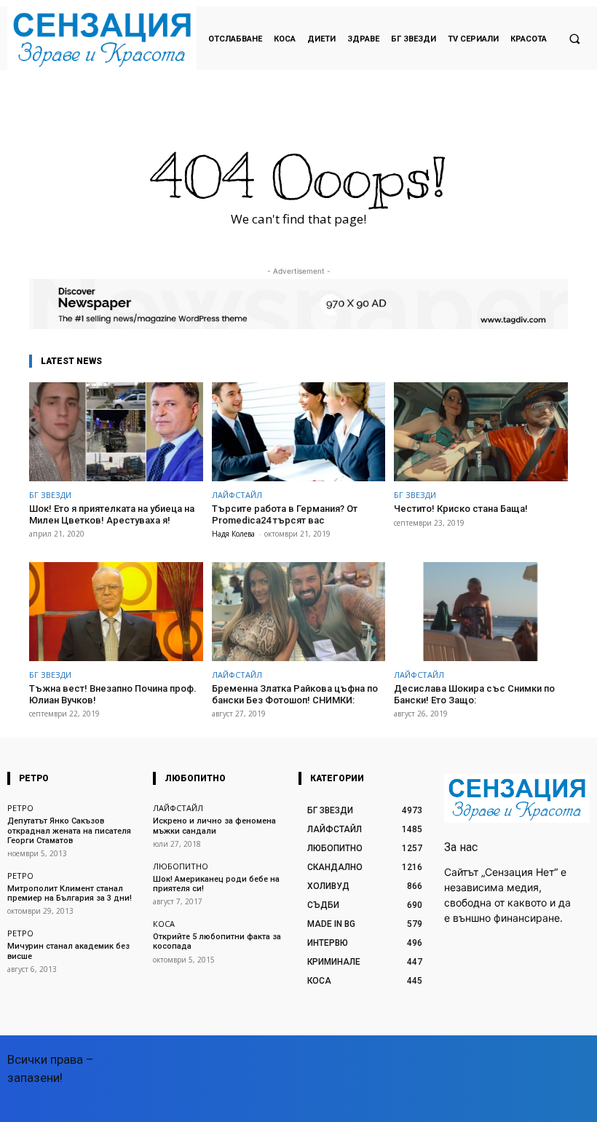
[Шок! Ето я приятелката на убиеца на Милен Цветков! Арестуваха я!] (116, 431)
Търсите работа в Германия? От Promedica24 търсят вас (284, 514)
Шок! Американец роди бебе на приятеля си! (216, 883)
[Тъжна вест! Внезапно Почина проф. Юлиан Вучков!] (116, 611)
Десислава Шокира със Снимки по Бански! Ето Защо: (474, 694)
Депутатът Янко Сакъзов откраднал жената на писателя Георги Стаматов (69, 830)
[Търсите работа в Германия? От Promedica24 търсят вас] (299, 431)
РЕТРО (20, 808)
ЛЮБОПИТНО (180, 866)
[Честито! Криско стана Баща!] (481, 431)
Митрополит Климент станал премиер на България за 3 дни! (69, 893)
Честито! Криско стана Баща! (461, 508)
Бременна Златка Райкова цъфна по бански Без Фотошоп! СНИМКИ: (295, 694)
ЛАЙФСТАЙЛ (237, 495)
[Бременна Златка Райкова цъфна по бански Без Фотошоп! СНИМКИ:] (299, 611)
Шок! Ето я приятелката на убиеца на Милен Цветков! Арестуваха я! (111, 514)
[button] (574, 38)
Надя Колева (233, 534)
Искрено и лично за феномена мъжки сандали (214, 825)
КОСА (164, 924)
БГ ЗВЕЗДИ (50, 495)
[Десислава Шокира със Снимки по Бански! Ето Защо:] (481, 611)
